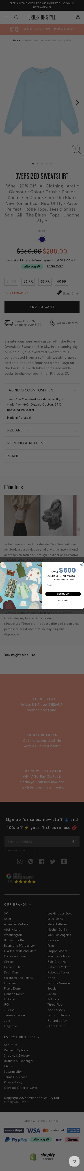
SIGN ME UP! (62, 594)
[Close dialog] (81, 564)
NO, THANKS (63, 600)
